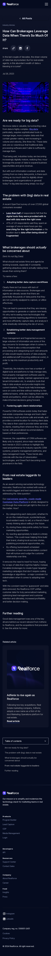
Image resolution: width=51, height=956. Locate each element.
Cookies (6, 933)
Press (5, 897)
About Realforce (10, 878)
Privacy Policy (9, 938)
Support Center (9, 862)
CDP (4, 829)
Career (6, 883)
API (4, 852)
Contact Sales (9, 866)
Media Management (11, 833)
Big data (33, 129)
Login (5, 837)
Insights (6, 892)
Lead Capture (8, 824)
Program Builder (9, 820)
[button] (46, 4)
